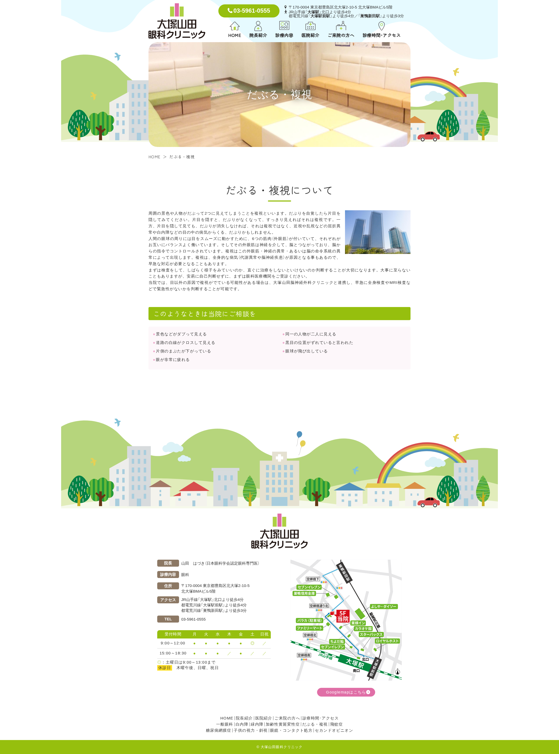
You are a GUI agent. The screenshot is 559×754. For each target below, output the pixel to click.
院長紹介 (258, 35)
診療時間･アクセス (382, 35)
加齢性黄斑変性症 (283, 724)
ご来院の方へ (341, 35)
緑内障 (257, 724)
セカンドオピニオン (334, 730)
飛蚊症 (336, 724)
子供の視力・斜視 (251, 730)
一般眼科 (224, 724)
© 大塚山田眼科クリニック (280, 747)
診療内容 (284, 35)
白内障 (242, 724)
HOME (234, 35)
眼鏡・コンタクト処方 (291, 730)
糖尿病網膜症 (218, 730)
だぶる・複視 (315, 724)
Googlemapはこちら (346, 692)
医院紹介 (310, 35)
